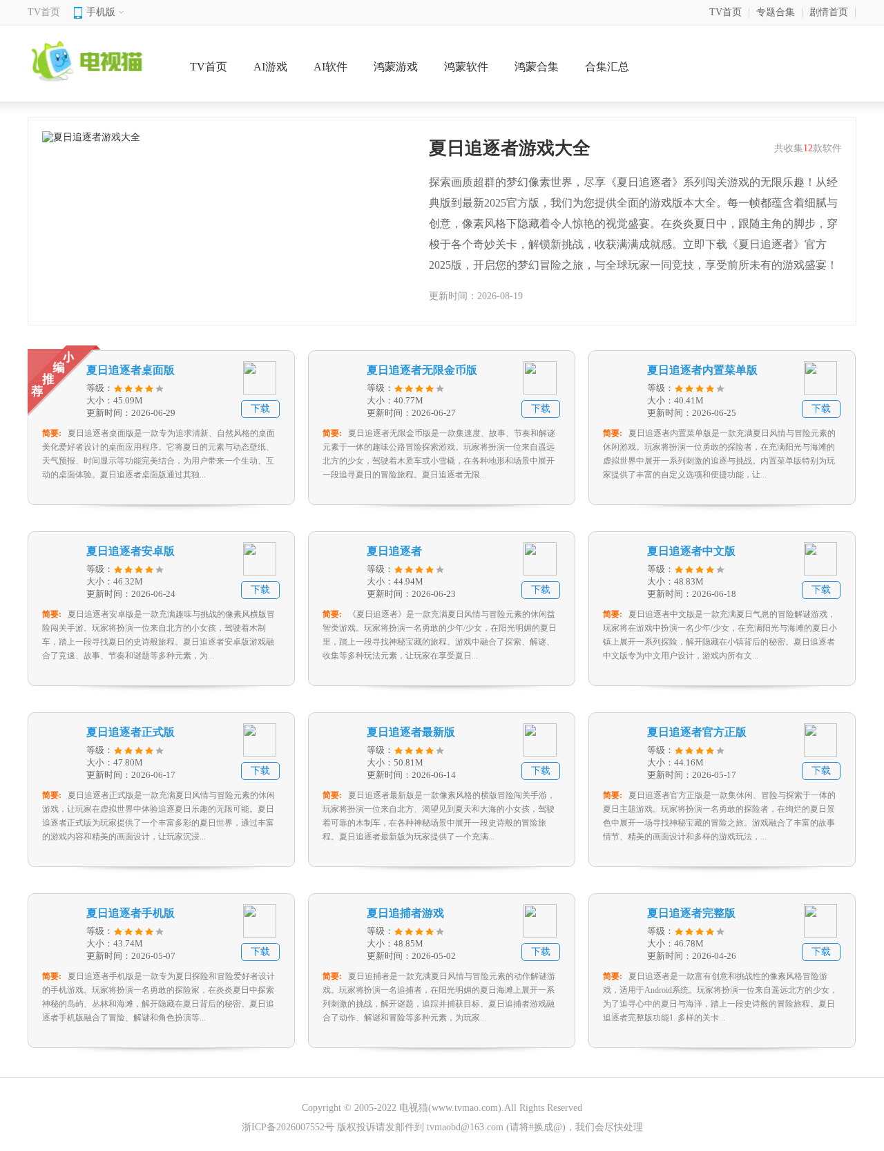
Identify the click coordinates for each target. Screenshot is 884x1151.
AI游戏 (270, 67)
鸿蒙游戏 (396, 67)
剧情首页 (828, 12)
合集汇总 (607, 67)
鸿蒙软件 (466, 67)
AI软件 (330, 67)
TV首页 (44, 12)
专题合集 (775, 12)
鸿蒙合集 (537, 67)
